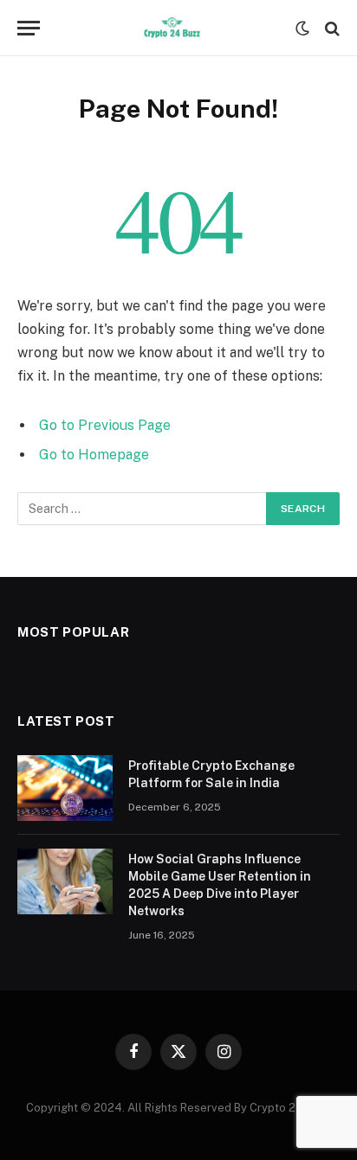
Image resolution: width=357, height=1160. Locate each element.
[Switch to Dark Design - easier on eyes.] (302, 28)
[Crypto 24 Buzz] (172, 28)
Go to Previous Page (105, 425)
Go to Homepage (94, 454)
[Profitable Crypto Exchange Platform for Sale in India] (65, 788)
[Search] (330, 28)
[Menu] (28, 28)
